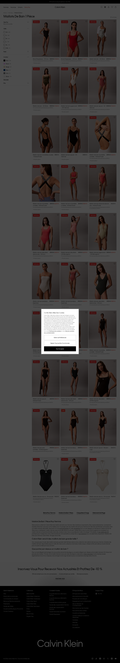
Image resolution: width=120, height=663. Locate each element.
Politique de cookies (55, 331)
